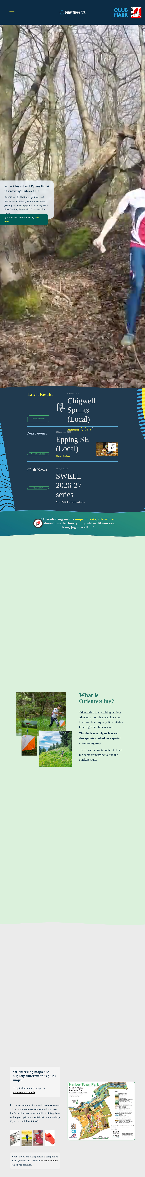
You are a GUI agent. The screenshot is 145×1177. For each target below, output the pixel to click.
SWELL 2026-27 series (68, 485)
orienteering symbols (24, 1092)
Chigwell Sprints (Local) (81, 410)
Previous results (38, 419)
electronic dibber (49, 1160)
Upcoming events (38, 454)
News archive (38, 488)
